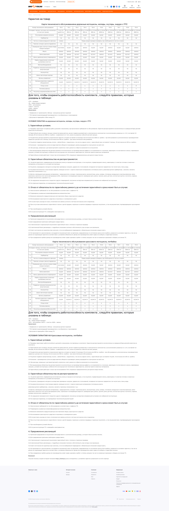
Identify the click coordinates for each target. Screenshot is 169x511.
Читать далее (94, 506)
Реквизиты (93, 474)
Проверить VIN (71, 1)
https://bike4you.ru (61, 458)
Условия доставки (120, 474)
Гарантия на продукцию (121, 476)
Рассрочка (118, 481)
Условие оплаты (120, 472)
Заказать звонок (131, 1)
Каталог (68, 472)
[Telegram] (119, 6)
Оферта (118, 486)
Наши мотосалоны (36, 1)
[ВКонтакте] (111, 6)
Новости (93, 478)
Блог (92, 476)
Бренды (68, 474)
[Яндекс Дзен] (114, 6)
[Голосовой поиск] (105, 6)
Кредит (118, 478)
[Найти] (107, 6)
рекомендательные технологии (54, 503)
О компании (94, 472)
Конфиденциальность (130, 499)
